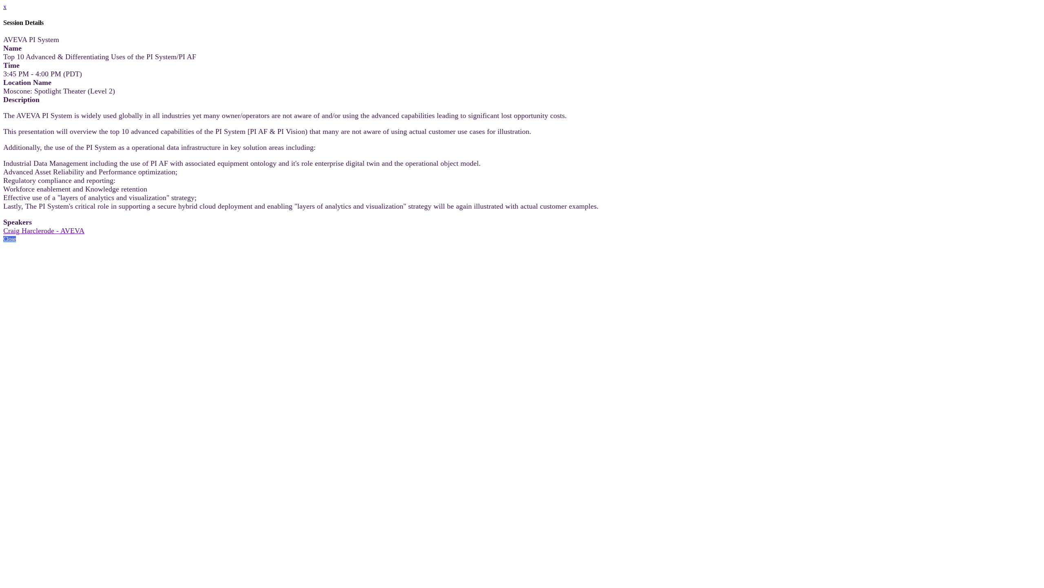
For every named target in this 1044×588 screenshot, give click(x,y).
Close (9, 239)
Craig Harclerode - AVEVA (43, 231)
